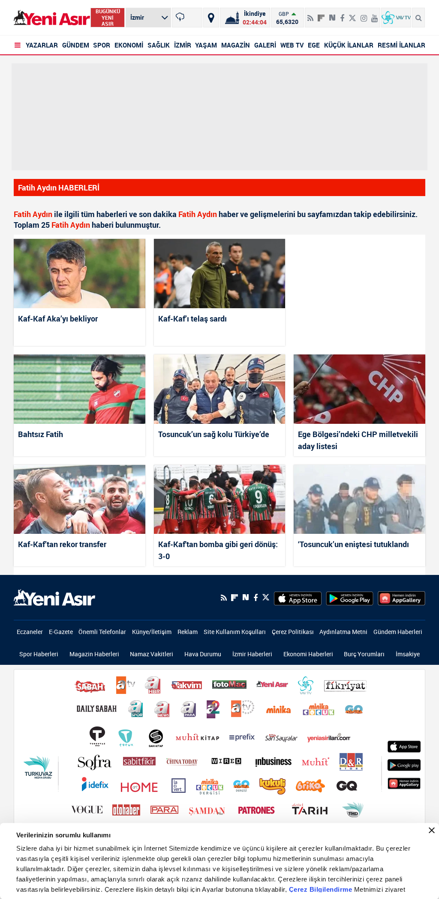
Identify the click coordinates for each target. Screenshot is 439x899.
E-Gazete (61, 632)
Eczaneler (30, 632)
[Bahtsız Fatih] (79, 388)
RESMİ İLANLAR (401, 45)
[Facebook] (342, 14)
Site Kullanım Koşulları (235, 632)
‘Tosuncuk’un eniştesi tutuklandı (353, 544)
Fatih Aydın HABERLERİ (58, 187)
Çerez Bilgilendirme (321, 889)
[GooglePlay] (349, 597)
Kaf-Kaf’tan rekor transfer (62, 544)
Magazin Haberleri (94, 654)
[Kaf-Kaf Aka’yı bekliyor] (79, 273)
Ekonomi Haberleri (308, 654)
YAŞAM (206, 45)
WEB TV (292, 45)
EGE (314, 45)
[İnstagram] (364, 14)
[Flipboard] (321, 15)
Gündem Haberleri (397, 632)
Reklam (187, 632)
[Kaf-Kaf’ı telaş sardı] (220, 273)
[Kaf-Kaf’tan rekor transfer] (79, 499)
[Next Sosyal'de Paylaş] (332, 14)
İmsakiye (408, 654)
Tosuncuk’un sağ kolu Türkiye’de (213, 434)
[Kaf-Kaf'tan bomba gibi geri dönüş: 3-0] (220, 499)
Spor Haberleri (38, 654)
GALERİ (265, 45)
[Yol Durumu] (211, 17)
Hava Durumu (202, 654)
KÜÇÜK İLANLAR (348, 45)
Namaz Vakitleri (151, 654)
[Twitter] (352, 14)
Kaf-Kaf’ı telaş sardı (192, 318)
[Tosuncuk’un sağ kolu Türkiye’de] (220, 388)
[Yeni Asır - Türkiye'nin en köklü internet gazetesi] (52, 18)
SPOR (101, 45)
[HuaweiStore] (401, 597)
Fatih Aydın (33, 214)
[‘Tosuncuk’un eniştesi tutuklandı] (359, 499)
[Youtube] (374, 14)
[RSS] (310, 14)
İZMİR (182, 45)
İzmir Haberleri (252, 654)
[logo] (54, 596)
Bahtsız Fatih (40, 434)
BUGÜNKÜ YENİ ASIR (108, 17)
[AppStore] (298, 597)
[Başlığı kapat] (432, 831)
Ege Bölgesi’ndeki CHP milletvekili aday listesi (358, 440)
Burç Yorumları (364, 654)
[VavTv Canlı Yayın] (396, 17)
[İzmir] (186, 17)
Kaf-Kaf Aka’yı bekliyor (58, 318)
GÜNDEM (75, 45)
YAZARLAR (42, 45)
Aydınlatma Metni (343, 632)
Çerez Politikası (293, 632)
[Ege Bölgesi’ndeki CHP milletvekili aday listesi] (359, 388)
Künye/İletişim (151, 632)
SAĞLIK (158, 45)
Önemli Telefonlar (102, 632)
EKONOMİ (128, 45)
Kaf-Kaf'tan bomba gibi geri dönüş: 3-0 (218, 550)
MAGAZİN (235, 45)
